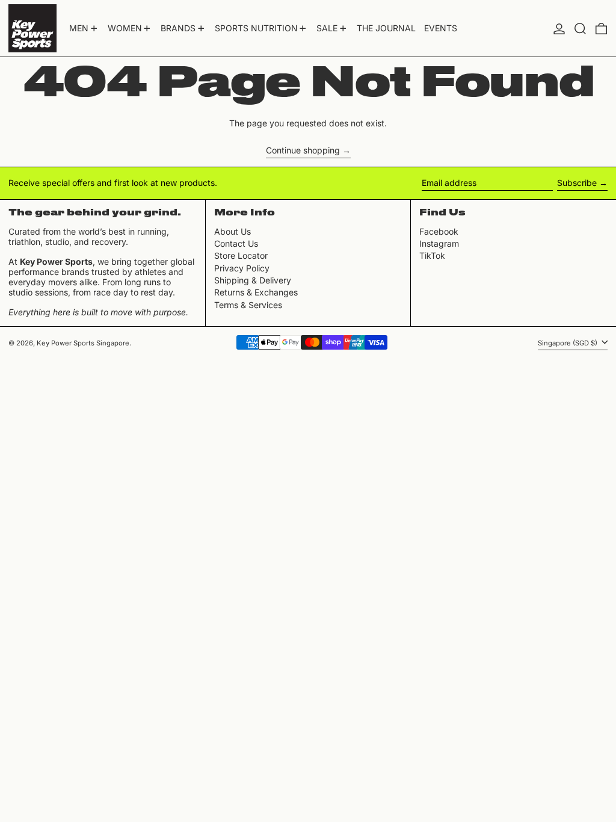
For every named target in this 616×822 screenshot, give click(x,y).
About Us (232, 231)
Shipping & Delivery (252, 280)
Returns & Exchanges (256, 292)
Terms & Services (248, 305)
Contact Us (236, 243)
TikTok (432, 256)
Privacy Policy (242, 268)
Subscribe (577, 183)
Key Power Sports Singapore (83, 343)
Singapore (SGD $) (568, 343)
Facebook (438, 231)
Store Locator (241, 255)
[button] (580, 28)
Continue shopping (303, 150)
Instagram (439, 244)
